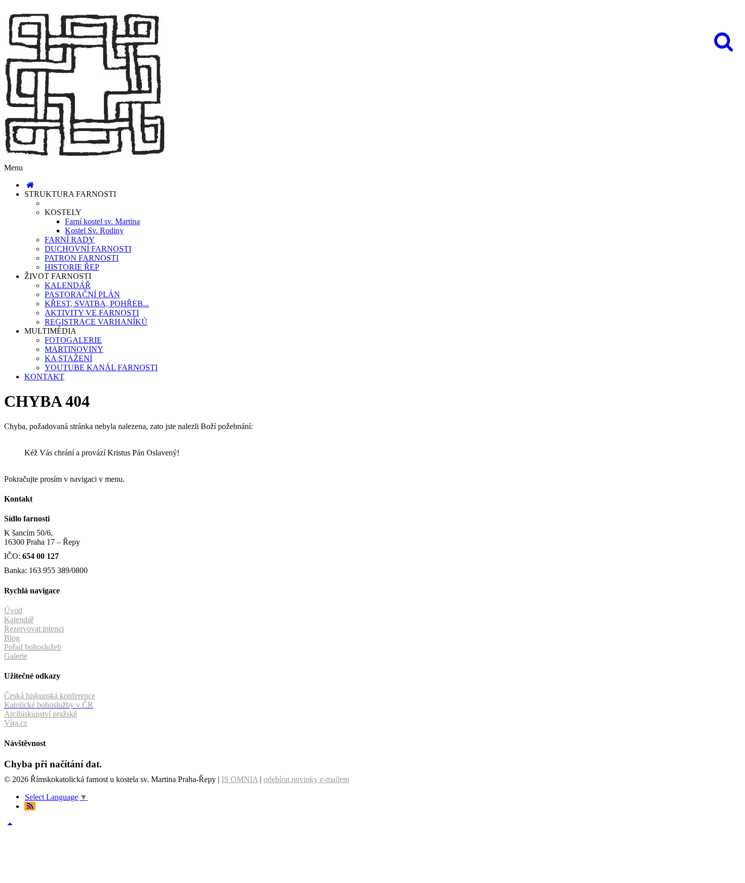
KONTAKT (44, 376)
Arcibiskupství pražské (40, 714)
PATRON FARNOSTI (82, 258)
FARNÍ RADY (70, 239)
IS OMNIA (239, 779)
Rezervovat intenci (34, 628)
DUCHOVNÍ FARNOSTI (88, 248)
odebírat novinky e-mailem (306, 779)
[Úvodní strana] (29, 185)
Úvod (13, 610)
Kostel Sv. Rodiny (94, 230)
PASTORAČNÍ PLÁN (82, 294)
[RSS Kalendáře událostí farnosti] (29, 806)
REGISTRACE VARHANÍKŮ (96, 321)
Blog (12, 637)
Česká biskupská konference (49, 695)
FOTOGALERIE (73, 340)
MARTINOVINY (74, 349)
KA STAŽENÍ (68, 358)
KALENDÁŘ (68, 285)
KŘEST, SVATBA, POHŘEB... (97, 303)
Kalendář (18, 619)
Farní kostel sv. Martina (102, 221)
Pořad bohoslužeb (32, 647)
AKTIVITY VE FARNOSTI (92, 312)
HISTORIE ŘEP (72, 267)
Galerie (15, 656)
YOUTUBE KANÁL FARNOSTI (101, 367)
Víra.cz (15, 723)
